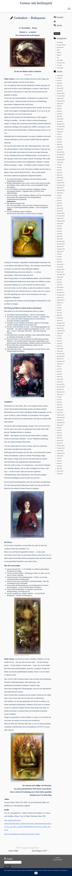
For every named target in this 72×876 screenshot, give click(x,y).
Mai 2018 (59, 282)
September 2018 (61, 274)
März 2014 (59, 407)
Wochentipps (60, 67)
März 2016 (59, 346)
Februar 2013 (60, 440)
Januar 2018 (60, 290)
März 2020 (59, 236)
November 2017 (61, 295)
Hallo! (58, 50)
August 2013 (60, 425)
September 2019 (61, 249)
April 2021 (59, 203)
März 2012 (59, 468)
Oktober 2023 (60, 129)
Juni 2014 (59, 399)
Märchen (59, 55)
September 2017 (61, 300)
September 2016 (61, 330)
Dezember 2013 (60, 415)
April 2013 (59, 435)
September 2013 (61, 422)
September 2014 (61, 392)
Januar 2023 (60, 149)
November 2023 (61, 126)
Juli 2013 (59, 427)
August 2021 (60, 193)
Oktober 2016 (60, 328)
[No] (70, 872)
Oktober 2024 (60, 98)
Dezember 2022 (60, 152)
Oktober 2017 (60, 297)
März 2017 (59, 315)
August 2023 (60, 131)
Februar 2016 (60, 348)
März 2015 (59, 376)
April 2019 (59, 261)
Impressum (58, 857)
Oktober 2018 (60, 272)
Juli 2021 (59, 195)
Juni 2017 (59, 307)
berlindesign (60, 42)
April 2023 (59, 141)
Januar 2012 (60, 473)
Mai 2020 (59, 231)
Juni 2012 (59, 460)
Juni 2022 (59, 167)
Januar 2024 (60, 121)
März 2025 (59, 85)
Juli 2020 (59, 226)
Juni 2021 (59, 198)
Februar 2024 (60, 119)
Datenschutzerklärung (57, 859)
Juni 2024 (59, 108)
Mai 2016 (59, 341)
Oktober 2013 (60, 420)
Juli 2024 (59, 106)
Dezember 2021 (60, 182)
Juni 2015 (59, 369)
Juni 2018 (59, 279)
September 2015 (61, 361)
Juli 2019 (59, 254)
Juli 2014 (59, 397)
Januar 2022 (60, 180)
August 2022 (60, 162)
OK (36, 873)
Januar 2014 (60, 412)
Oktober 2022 (60, 157)
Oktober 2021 (60, 187)
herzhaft (59, 52)
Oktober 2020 (60, 218)
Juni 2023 (59, 136)
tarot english (60, 60)
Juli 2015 (59, 366)
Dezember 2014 (60, 384)
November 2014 (61, 386)
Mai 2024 (59, 111)
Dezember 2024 (60, 93)
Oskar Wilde (12, 851)
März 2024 (59, 116)
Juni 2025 (59, 78)
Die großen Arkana (61, 44)
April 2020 (59, 233)
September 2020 (61, 221)
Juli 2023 (59, 134)
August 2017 (60, 302)
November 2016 (61, 325)
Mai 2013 (59, 432)
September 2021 (61, 190)
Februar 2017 (60, 318)
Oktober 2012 (60, 450)
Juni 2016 (59, 338)
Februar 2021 (60, 208)
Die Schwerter (60, 47)
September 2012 (61, 453)
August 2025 (60, 75)
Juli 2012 (59, 458)
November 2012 (61, 448)
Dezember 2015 (60, 353)
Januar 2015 (60, 381)
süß (58, 57)
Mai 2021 (59, 200)
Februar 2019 (60, 264)
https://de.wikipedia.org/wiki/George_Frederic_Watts (22, 834)
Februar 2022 (60, 177)
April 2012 (59, 466)
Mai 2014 (59, 402)
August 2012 (60, 455)
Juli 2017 (59, 305)
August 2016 (60, 333)
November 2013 (61, 417)
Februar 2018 (60, 287)
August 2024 (60, 103)
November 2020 (61, 215)
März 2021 (59, 205)
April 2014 (59, 404)
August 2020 (60, 223)
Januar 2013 (60, 443)
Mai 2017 (59, 310)
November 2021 (61, 185)
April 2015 (59, 374)
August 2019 (60, 251)
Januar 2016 (60, 351)
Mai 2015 (59, 371)
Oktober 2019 (60, 246)
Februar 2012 (60, 471)
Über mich (59, 65)
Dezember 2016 (60, 323)
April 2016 (59, 343)
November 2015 (61, 356)
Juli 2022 (59, 164)
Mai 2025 (59, 80)
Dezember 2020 (60, 213)
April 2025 (59, 83)
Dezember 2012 (60, 445)
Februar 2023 (60, 147)
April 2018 (59, 284)
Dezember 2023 (60, 124)
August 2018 (60, 277)
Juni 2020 (59, 228)
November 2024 (61, 96)
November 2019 (61, 244)
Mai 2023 (59, 139)
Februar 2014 (60, 409)
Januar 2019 (60, 267)
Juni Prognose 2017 (41, 851)
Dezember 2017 (60, 292)
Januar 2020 (60, 238)
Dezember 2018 (60, 269)
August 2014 (60, 394)
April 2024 (59, 113)
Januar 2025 (60, 90)
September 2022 (61, 159)
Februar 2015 (60, 379)
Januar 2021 (60, 210)
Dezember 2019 (60, 241)
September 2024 (61, 101)
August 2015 (60, 364)
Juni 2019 (59, 256)
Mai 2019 (59, 259)
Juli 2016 (59, 335)
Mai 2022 (59, 170)
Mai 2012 (59, 463)
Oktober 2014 (60, 389)
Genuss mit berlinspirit (36, 3)
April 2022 (59, 172)
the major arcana (61, 62)
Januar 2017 (60, 320)
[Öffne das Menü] (69, 9)
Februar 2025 (60, 88)
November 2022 (61, 154)
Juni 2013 (59, 430)
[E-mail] (55, 21)
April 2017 (59, 312)
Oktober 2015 (60, 358)
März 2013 (59, 438)
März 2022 (59, 175)
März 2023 (59, 144)
